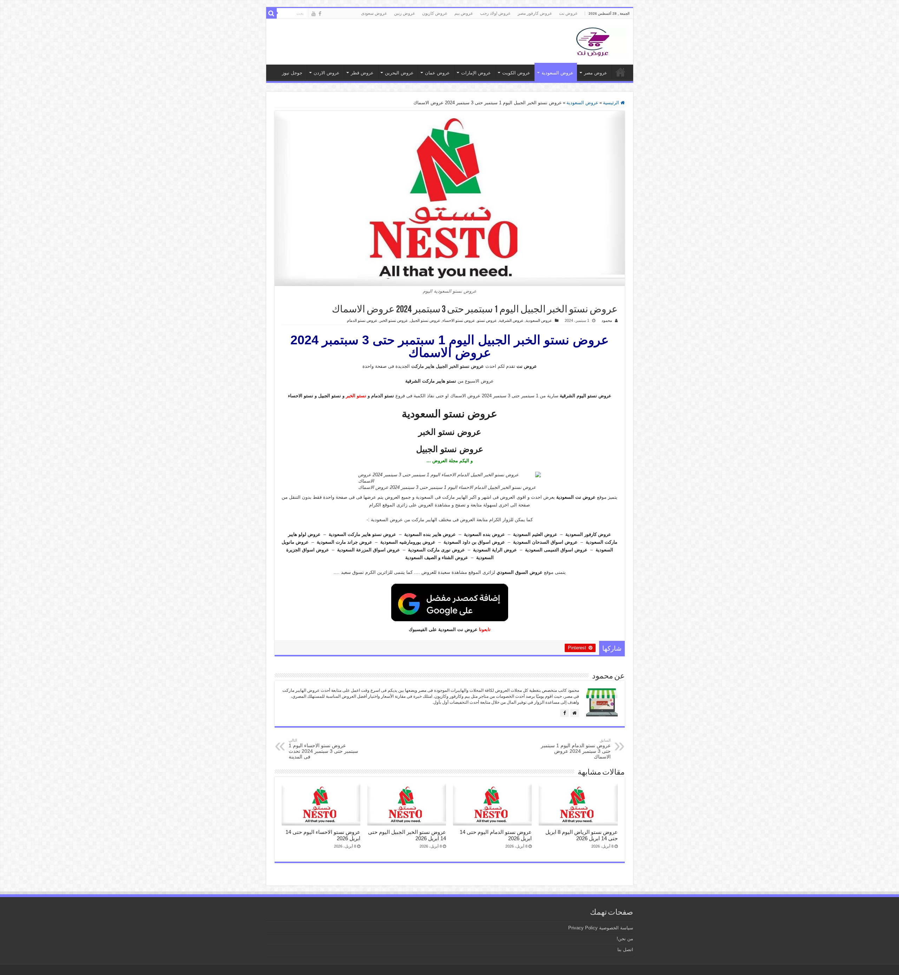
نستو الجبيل (329, 395)
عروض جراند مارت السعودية (344, 542)
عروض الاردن (327, 72)
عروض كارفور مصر (535, 13)
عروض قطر (362, 72)
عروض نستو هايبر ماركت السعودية (362, 534)
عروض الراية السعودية (495, 549)
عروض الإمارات (476, 72)
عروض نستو (487, 320)
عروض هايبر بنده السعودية (430, 534)
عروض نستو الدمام (362, 320)
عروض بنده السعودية (484, 534)
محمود (607, 320)
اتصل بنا (625, 949)
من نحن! (625, 938)
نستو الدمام (382, 395)
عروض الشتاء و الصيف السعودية (436, 557)
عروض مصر (595, 72)
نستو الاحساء (300, 395)
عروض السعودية (557, 72)
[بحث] (271, 13)
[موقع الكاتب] (574, 713)
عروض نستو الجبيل (425, 320)
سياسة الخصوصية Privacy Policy (600, 927)
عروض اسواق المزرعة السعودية (368, 549)
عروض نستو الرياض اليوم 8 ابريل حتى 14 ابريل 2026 (581, 835)
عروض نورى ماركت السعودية (436, 549)
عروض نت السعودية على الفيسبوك (443, 629)
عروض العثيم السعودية (535, 534)
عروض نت (568, 13)
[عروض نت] (593, 40)
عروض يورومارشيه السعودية (407, 542)
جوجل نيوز (292, 72)
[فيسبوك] (564, 713)
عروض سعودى (374, 13)
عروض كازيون (434, 13)
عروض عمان (437, 72)
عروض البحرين (399, 72)
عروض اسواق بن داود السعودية (474, 542)
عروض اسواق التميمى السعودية (556, 549)
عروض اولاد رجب (495, 13)
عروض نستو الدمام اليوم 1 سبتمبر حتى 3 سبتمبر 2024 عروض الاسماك (576, 749)
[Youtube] (313, 13)
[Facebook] (320, 13)
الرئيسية (612, 102)
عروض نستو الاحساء (458, 320)
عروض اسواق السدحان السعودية (545, 542)
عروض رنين (404, 13)
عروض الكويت (516, 72)
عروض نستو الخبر (394, 320)
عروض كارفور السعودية (588, 534)
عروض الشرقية (511, 320)
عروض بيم (463, 13)
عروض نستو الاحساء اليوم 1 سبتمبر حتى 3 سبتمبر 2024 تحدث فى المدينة (323, 749)
